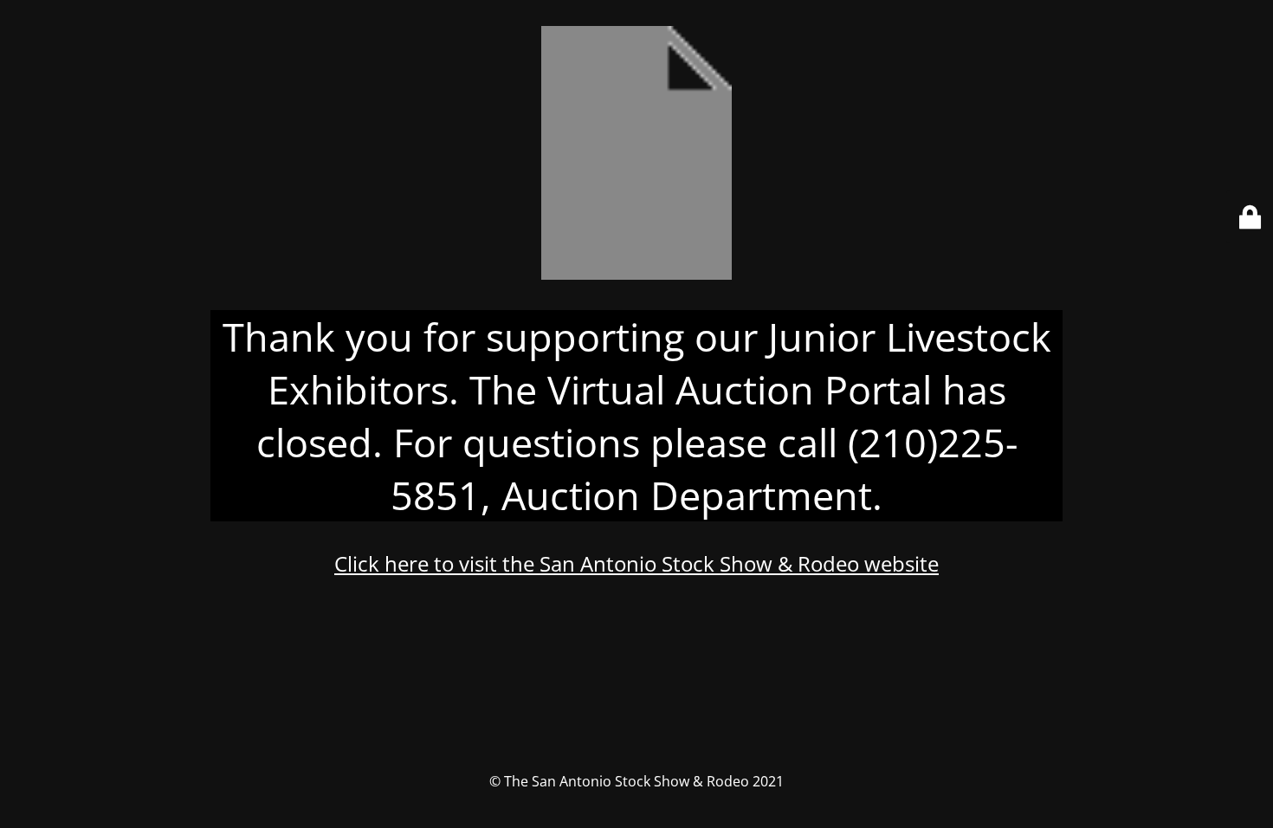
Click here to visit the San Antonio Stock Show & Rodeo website (636, 563)
